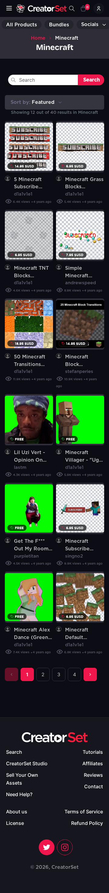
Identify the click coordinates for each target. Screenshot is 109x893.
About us (16, 812)
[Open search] (72, 8)
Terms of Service (83, 812)
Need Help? (19, 794)
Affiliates (92, 763)
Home (38, 38)
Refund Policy (87, 823)
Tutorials (93, 752)
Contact (93, 786)
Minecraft (66, 38)
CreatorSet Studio (27, 763)
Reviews (93, 775)
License (15, 823)
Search (14, 752)
